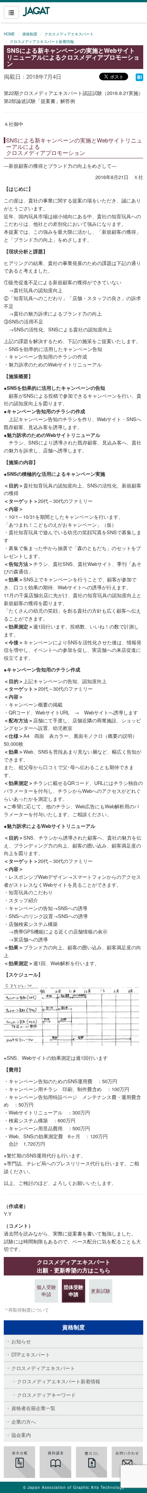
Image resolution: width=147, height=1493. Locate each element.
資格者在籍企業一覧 (33, 1408)
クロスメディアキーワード (46, 1394)
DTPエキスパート (30, 1354)
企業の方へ (23, 1421)
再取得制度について (28, 1309)
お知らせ (21, 1341)
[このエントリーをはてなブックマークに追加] (139, 76)
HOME (9, 34)
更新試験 (100, 1290)
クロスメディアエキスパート (68, 34)
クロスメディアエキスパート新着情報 (42, 41)
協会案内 (21, 1434)
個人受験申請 (46, 1290)
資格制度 (29, 34)
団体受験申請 (73, 1290)
